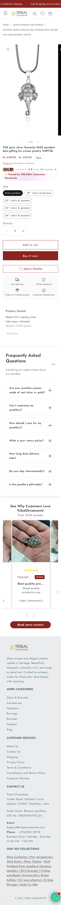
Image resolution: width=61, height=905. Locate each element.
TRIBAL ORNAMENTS (35, 898)
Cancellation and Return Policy (26, 773)
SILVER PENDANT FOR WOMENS (28, 24)
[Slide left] (22, 142)
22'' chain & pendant (17, 208)
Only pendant (13, 193)
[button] (5, 13)
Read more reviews (30, 625)
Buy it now (30, 256)
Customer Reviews (18, 778)
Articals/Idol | (31, 875)
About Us (12, 746)
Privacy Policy (16, 762)
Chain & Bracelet (17, 697)
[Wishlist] (42, 13)
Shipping (7, 163)
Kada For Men (29, 884)
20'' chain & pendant (17, 200)
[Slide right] (38, 142)
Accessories (14, 703)
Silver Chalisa (32, 861)
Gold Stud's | (15, 861)
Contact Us (13, 752)
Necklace (12, 708)
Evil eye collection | (31, 880)
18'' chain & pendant (39, 193)
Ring (9, 730)
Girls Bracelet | (31, 871)
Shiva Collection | (18, 857)
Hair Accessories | (41, 857)
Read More (12, 333)
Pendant (12, 724)
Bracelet (12, 719)
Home (6, 24)
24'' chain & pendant (17, 215)
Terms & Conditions (19, 768)
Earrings (12, 713)
